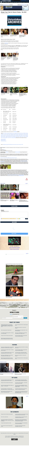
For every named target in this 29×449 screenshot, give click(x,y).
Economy (6, 2)
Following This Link (21, 175)
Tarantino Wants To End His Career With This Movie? (9, 58)
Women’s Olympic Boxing (12, 137)
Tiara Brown (9, 136)
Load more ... (14, 233)
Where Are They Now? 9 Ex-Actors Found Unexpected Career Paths (20, 374)
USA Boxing (15, 131)
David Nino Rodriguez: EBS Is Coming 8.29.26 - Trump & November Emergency (21, 336)
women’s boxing (26, 136)
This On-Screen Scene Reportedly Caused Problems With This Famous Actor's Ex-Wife (23, 201)
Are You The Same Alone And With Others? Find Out (23, 192)
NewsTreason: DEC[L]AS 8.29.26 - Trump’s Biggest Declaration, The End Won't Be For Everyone (7, 347)
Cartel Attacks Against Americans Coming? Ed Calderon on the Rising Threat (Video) (21, 389)
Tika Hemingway (13, 136)
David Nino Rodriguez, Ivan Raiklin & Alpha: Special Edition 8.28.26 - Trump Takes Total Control (7, 389)
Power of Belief (15, 2)
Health (8, 2)
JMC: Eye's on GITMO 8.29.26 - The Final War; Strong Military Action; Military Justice (21, 333)
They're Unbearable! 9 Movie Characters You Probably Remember (3, 58)
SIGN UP (11, 314)
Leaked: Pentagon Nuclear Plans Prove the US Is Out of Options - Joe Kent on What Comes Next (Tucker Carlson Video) (21, 392)
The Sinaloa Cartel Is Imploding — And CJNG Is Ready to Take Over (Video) (21, 383)
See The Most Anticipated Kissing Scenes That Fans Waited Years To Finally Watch (14, 297)
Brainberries (8, 59)
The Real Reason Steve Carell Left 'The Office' (5, 93)
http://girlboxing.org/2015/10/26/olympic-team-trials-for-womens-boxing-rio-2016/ (13, 144)
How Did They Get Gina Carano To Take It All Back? (14, 192)
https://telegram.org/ (10, 305)
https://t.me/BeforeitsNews (22, 305)
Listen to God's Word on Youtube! (14, 247)
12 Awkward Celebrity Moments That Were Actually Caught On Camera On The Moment (15, 58)
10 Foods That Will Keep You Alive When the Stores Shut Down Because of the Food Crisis (21, 414)
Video (28, 2)
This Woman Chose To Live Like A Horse (11, 275)
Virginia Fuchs (21, 136)
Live (26, 2)
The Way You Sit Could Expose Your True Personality (4, 200)
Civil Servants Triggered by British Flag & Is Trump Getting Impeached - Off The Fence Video (7, 352)
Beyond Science (11, 2)
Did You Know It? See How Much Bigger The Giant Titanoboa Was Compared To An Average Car (23, 94)
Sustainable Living (20, 2)
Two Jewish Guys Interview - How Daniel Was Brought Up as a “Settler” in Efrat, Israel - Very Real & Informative (7, 420)
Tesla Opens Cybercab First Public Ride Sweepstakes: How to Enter (20, 426)
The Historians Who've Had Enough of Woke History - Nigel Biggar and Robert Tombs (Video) (21, 352)
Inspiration (24, 2)
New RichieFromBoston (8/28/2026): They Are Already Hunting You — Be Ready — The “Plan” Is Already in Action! (21, 386)
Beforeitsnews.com (6, 4)
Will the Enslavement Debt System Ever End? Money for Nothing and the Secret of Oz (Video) (7, 338)
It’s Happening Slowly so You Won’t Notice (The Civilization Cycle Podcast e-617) (21, 417)
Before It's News (6, 1)
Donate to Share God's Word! (14, 249)
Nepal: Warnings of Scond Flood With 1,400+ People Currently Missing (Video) (6, 391)
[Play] (14, 241)
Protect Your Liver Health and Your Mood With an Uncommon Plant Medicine (21, 423)
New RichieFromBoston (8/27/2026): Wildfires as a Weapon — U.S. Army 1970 (7, 385)
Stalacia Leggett (5, 136)
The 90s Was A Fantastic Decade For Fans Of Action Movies (13, 94)
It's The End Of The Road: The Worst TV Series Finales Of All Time (14, 264)
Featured (3, 2)
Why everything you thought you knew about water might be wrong (5, 192)
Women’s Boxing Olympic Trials (5, 137)
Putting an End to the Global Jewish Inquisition (7, 335)
